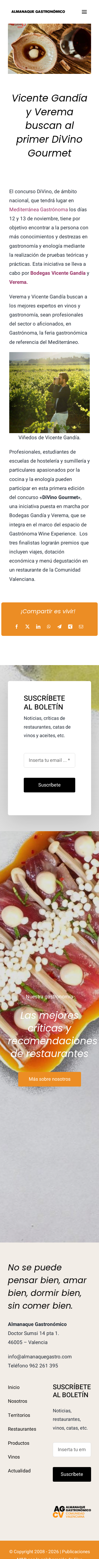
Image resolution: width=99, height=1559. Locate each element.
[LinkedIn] (38, 627)
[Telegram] (59, 627)
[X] (27, 627)
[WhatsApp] (48, 627)
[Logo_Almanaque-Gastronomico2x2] (38, 11)
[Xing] (70, 627)
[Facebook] (16, 627)
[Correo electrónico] (81, 627)
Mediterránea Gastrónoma (38, 209)
